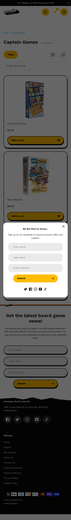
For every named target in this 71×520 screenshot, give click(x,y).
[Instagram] (35, 289)
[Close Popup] (63, 226)
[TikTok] (45, 289)
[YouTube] (40, 289)
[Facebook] (30, 289)
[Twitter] (25, 289)
